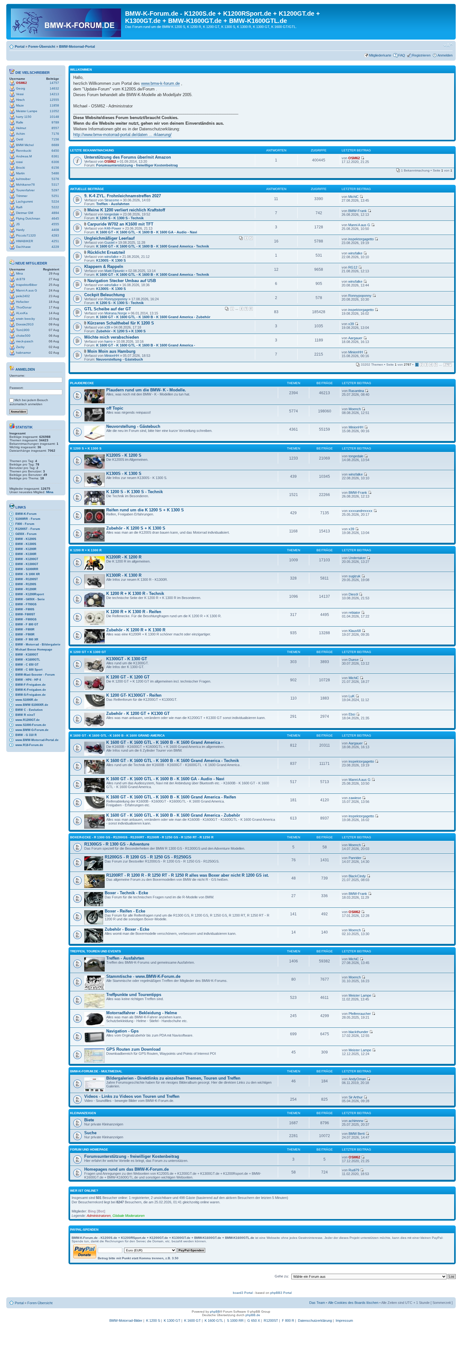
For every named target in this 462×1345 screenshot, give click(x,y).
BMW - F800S (24, 609)
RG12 (352, 267)
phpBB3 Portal (281, 1292)
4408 (55, 229)
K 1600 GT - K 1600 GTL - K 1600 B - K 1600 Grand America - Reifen (171, 797)
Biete (89, 1120)
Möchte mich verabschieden (111, 337)
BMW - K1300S (25, 544)
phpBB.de (252, 1315)
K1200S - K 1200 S (123, 455)
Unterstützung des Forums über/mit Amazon (127, 157)
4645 (55, 218)
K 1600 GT (192, 1320)
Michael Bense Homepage (33, 649)
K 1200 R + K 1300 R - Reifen (133, 611)
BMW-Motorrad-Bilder (125, 1320)
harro (108, 341)
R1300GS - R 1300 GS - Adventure (116, 844)
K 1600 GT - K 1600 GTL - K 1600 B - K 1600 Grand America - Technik (152, 246)
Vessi (20, 94)
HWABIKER (24, 241)
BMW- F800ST (25, 614)
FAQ (401, 55)
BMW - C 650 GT (27, 664)
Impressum (344, 1320)
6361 (55, 156)
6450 (55, 150)
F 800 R (288, 1320)
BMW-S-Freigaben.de (30, 694)
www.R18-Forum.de (29, 745)
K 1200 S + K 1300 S (86, 448)
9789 (55, 122)
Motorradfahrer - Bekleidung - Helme (141, 1012)
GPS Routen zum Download (133, 1049)
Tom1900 (23, 330)
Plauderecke (82, 383)
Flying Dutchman (28, 218)
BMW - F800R (25, 629)
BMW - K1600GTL (27, 659)
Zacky (20, 347)
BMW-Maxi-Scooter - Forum (35, 674)
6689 (55, 145)
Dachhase (23, 246)
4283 (55, 235)
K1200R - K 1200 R (123, 557)
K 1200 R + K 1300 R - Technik (135, 593)
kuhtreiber (23, 179)
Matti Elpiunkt (114, 271)
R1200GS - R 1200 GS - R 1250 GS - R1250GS (148, 857)
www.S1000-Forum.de (30, 725)
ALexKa (22, 313)
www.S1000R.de (26, 699)
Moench (355, 409)
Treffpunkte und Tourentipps (133, 994)
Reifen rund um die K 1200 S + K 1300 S (145, 510)
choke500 (23, 335)
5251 (55, 196)
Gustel (109, 242)
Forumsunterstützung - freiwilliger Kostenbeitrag (137, 165)
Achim (20, 133)
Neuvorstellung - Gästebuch (119, 359)
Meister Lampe (26, 111)
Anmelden (445, 55)
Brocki (20, 167)
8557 (55, 128)
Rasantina (356, 391)
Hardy (20, 229)
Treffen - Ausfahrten (112, 204)
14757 (54, 82)
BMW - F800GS (25, 619)
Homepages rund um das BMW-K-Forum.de (126, 1169)
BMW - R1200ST (26, 579)
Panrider (355, 858)
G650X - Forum (25, 534)
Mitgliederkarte (380, 55)
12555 (54, 99)
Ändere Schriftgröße (448, 45)
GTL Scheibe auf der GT (107, 309)
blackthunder (358, 1032)
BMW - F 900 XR (26, 639)
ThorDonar (23, 307)
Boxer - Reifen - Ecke (125, 911)
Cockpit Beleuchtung (104, 294)
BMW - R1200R (25, 589)
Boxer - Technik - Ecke (126, 892)
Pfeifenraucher (360, 1014)
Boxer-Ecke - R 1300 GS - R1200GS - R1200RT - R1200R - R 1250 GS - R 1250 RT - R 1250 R (141, 837)
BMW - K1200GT (26, 559)
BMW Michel (25, 145)
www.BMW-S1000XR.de (31, 704)
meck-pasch (24, 341)
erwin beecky (25, 318)
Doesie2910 (25, 324)
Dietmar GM (24, 213)
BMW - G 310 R (26, 735)
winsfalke (111, 257)
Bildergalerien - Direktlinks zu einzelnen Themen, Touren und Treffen (173, 1078)
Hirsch (20, 99)
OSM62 (21, 82)
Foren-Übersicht (41, 46)
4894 (55, 213)
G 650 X (253, 1320)
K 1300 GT (172, 1320)
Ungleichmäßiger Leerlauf (109, 238)
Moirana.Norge (115, 313)
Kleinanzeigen (83, 1113)
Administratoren (99, 1215)
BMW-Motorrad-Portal (77, 46)
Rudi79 (354, 1170)
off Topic (114, 408)
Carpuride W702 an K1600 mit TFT (120, 224)
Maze (20, 105)
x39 (107, 327)
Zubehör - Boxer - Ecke (127, 929)
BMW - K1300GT (26, 564)
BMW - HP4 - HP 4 (28, 679)
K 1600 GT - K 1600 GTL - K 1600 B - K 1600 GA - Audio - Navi (146, 232)
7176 (55, 133)
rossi (19, 162)
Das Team (317, 1302)
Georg (20, 88)
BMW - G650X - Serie (30, 599)
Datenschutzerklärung (315, 1320)
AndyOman (357, 1079)
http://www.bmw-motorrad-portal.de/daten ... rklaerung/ (122, 134)
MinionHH (111, 355)
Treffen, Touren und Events (95, 951)
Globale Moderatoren (129, 1215)
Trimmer (21, 196)
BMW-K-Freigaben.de (30, 689)
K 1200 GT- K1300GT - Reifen (134, 695)
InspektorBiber (26, 284)
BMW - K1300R (25, 554)
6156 (55, 167)
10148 (54, 116)
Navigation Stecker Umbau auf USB (121, 280)
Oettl (19, 139)
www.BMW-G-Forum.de (31, 730)
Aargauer (355, 338)
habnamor (23, 352)
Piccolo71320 (26, 235)
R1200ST (271, 1320)
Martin (20, 173)
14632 (54, 88)
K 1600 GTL (214, 1320)
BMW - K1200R (25, 549)
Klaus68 (355, 631)
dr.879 (20, 279)
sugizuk (354, 576)
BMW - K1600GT (26, 654)
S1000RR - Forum (27, 518)
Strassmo (111, 200)
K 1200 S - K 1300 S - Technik (120, 218)
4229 (55, 246)
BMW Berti (357, 1133)
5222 (55, 207)
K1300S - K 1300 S (111, 260)
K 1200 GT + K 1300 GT (88, 652)
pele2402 (23, 296)
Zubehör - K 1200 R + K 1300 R (135, 630)
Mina (19, 273)
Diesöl (353, 594)
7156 (55, 139)
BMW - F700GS (25, 604)
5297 (55, 190)
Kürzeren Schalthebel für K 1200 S (120, 323)
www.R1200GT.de (27, 720)
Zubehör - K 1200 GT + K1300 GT (138, 713)
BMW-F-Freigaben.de (30, 684)
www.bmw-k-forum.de (160, 83)
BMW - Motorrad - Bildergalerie (37, 644)
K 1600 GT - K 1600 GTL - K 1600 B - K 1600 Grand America (117, 735)
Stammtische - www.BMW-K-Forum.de (143, 976)
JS (18, 224)
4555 (55, 224)
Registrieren (421, 55)
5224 (55, 201)
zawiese (355, 798)
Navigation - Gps (122, 1031)
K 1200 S (153, 1320)
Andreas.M (24, 156)
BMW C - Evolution (29, 709)
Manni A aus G (26, 290)
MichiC (353, 197)
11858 (54, 105)
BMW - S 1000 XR (27, 574)
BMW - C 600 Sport (28, 669)
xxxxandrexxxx (360, 511)
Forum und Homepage (89, 1149)
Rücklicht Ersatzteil (106, 252)
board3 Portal (243, 1292)
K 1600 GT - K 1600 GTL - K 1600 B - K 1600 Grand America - (145, 345)
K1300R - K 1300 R (123, 575)
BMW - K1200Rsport (29, 594)
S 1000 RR (235, 1320)
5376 (55, 179)
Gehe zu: (282, 1276)
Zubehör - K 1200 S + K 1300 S (121, 331)
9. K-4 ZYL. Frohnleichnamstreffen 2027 (122, 195)
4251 (55, 241)
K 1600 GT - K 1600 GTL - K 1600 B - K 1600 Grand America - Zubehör (153, 317)
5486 (55, 173)
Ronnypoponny (116, 299)
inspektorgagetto (361, 239)
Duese (354, 660)
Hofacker (22, 301)
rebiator (354, 612)
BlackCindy (357, 876)
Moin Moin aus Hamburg (111, 351)
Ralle (19, 122)
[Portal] (66, 21)
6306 (55, 162)
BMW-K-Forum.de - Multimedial (96, 1071)
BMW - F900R (25, 634)
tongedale (111, 214)
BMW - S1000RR (26, 569)
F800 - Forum (24, 523)
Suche (90, 1132)
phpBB (215, 1311)
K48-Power (112, 228)
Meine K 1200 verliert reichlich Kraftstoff (126, 210)
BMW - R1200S (25, 584)
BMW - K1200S (25, 539)
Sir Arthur (356, 1097)
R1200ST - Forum (27, 529)
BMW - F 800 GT (26, 624)
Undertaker (357, 558)
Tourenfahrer (25, 190)
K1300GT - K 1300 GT (126, 658)
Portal (20, 46)
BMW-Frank (357, 211)
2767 (447, 364)
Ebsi (352, 714)
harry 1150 (23, 116)
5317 (55, 184)
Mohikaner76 (25, 184)
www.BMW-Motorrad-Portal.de (36, 740)
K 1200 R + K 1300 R (86, 550)
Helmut (21, 128)
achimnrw (356, 1121)
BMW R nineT (25, 714)
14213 (54, 94)
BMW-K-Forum (25, 513)
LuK (352, 696)
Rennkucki (23, 150)
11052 (54, 111)
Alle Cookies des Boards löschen (353, 1302)
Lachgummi (24, 201)
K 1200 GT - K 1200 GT (128, 677)
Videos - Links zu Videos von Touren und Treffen (131, 1096)
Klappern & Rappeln (103, 266)
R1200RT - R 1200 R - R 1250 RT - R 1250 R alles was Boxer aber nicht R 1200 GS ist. (187, 875)
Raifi (19, 207)
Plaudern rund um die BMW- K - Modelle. (146, 390)
